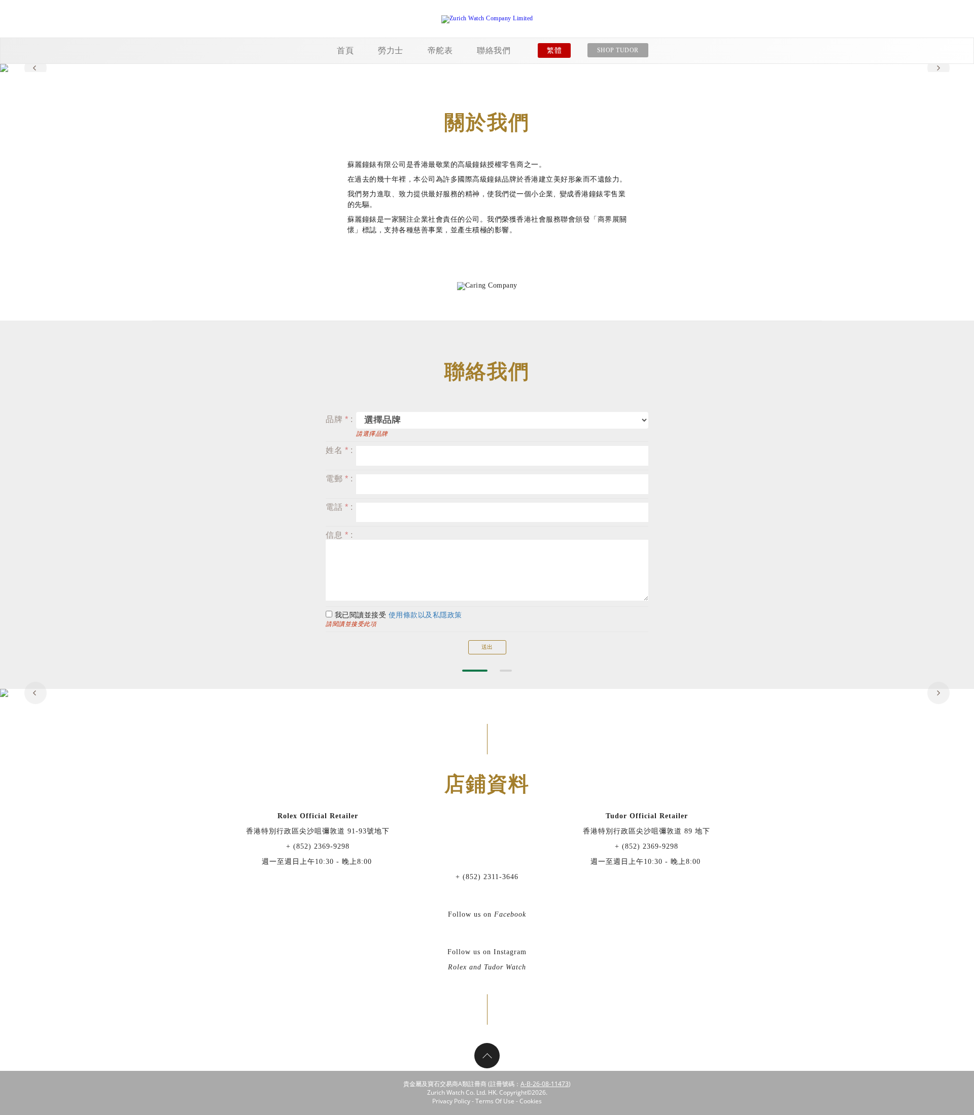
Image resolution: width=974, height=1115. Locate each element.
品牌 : (339, 419)
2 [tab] (506, 671)
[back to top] (487, 1055)
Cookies (530, 1101)
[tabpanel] (487, 68)
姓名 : (339, 450)
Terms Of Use (494, 1101)
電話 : (339, 507)
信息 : (339, 535)
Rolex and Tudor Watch (487, 967)
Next (938, 68)
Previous (35, 68)
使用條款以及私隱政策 (425, 615)
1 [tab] (475, 671)
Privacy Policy (451, 1101)
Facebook (510, 914)
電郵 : (339, 478)
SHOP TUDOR (618, 50)
